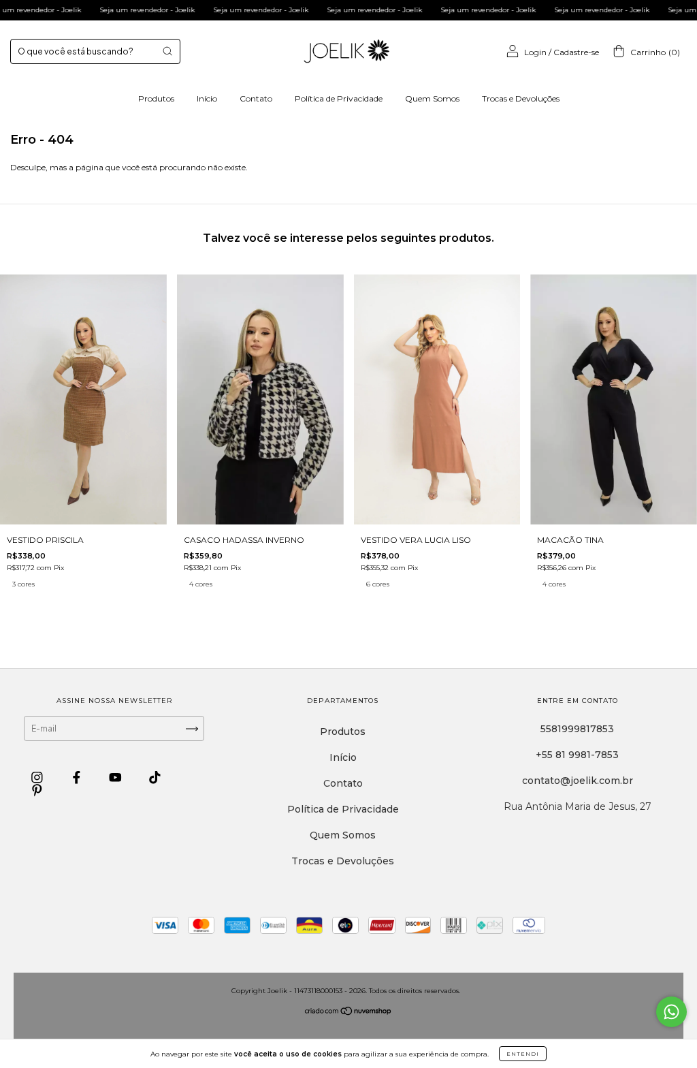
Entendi (522, 1053)
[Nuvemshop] (348, 1012)
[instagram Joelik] (38, 778)
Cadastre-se (576, 52)
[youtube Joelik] (116, 778)
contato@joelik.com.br (577, 780)
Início (207, 98)
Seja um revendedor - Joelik (118, 9)
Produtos (156, 98)
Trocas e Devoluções (521, 98)
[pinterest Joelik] (37, 791)
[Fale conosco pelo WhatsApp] (671, 1011)
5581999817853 (577, 729)
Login (535, 52)
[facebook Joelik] (78, 778)
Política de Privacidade (339, 98)
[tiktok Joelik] (155, 778)
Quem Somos (432, 98)
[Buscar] (167, 51)
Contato (256, 98)
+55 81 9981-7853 (577, 755)
